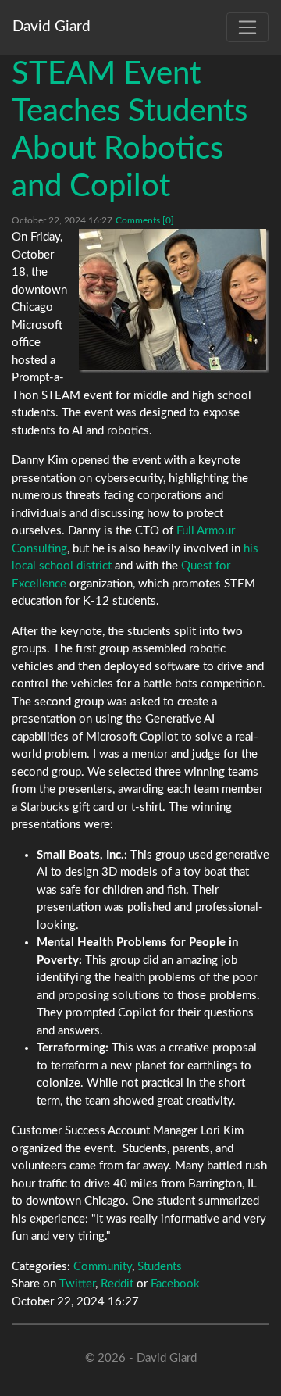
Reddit (117, 1284)
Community (102, 1267)
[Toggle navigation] (247, 27)
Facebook (175, 1284)
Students (159, 1267)
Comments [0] (145, 220)
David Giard (51, 27)
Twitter (77, 1284)
